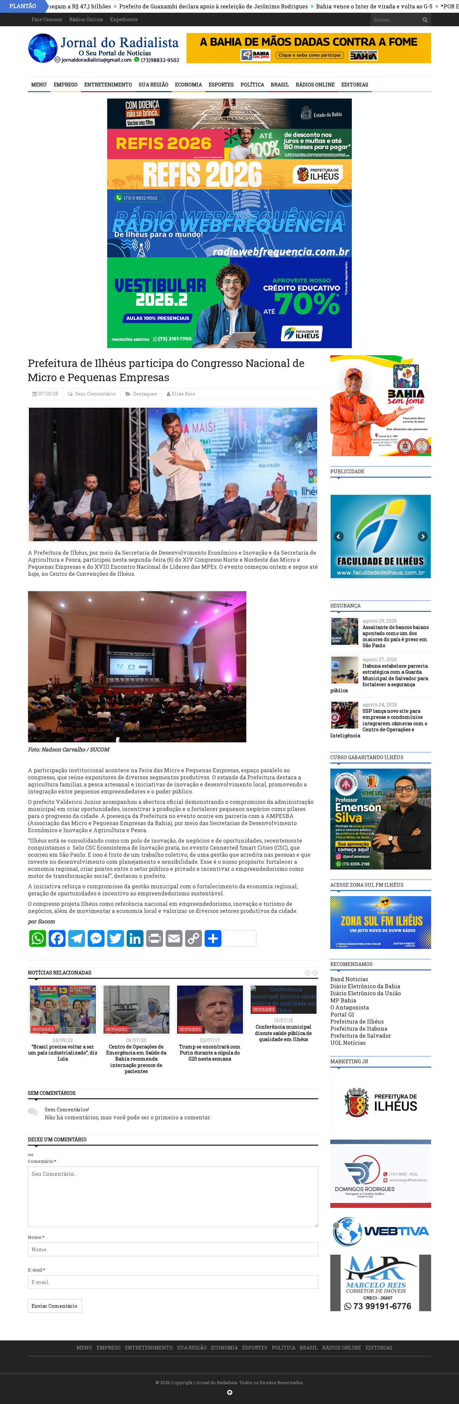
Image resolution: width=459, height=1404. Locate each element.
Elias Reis (183, 394)
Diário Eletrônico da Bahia (365, 986)
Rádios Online (86, 19)
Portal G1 (342, 1014)
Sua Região (153, 84)
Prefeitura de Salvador (360, 1035)
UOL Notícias (348, 1042)
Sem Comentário (95, 394)
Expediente (124, 19)
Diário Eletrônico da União (365, 993)
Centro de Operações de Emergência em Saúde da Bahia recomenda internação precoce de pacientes (136, 1058)
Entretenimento (108, 84)
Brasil (280, 84)
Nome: (36, 1237)
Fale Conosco (47, 19)
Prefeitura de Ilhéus (357, 1021)
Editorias (354, 84)
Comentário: (42, 1161)
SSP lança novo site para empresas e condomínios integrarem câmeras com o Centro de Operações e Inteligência (378, 723)
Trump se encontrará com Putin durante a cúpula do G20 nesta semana (210, 1052)
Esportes (221, 84)
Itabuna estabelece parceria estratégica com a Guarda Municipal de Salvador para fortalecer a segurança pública (379, 678)
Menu (39, 84)
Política (252, 84)
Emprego (66, 84)
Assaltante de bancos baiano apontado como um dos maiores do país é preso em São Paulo (396, 636)
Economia (188, 84)
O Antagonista (349, 1007)
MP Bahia (343, 1000)
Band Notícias (349, 979)
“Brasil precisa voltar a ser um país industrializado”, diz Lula (62, 1052)
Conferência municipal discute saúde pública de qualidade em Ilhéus (283, 1033)
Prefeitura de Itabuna (358, 1028)
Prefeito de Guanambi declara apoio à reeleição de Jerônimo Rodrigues (170, 6)
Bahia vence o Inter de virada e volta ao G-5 (331, 6)
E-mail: (36, 1270)
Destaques (145, 394)
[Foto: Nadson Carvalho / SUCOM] (137, 666)
